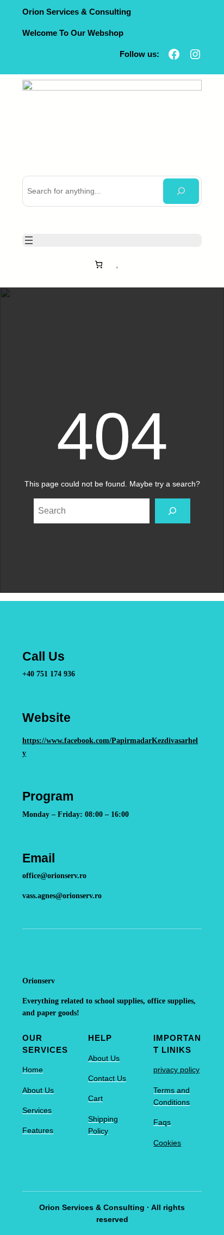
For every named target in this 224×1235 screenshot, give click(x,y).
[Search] (180, 191)
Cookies (167, 1142)
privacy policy (176, 1069)
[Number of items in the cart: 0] (98, 264)
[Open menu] (28, 240)
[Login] (131, 264)
